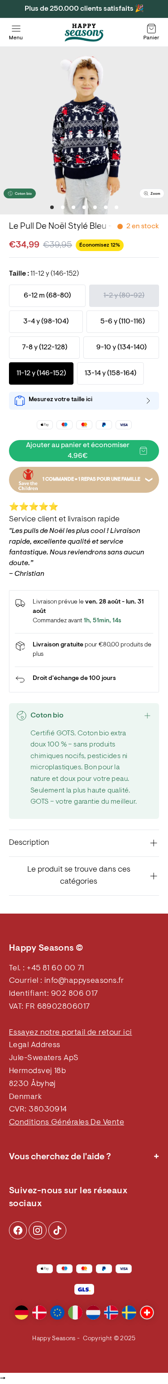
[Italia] (75, 1312)
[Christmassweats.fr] (84, 32)
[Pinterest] (37, 1230)
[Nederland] (93, 1312)
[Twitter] (57, 1230)
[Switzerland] (147, 1312)
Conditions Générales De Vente (66, 1123)
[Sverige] (129, 1312)
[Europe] (57, 1312)
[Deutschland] (21, 1312)
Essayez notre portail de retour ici (70, 1033)
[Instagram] (17, 1230)
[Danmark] (39, 1312)
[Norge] (111, 1312)
